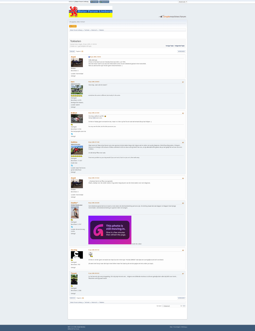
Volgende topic (180, 46)
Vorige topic (170, 46)
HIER (94, 118)
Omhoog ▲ (184, 327)
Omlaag (72, 51)
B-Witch (74, 113)
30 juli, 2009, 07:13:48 (93, 142)
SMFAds (70, 329)
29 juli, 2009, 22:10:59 (93, 113)
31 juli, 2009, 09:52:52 (93, 273)
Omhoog (72, 298)
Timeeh (74, 273)
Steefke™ (74, 203)
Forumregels (177, 327)
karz (72, 82)
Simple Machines (81, 327)
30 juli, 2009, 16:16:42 (93, 178)
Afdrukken (181, 51)
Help (171, 327)
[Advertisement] (92, 35)
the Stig (74, 250)
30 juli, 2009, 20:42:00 (93, 203)
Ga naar (159, 306)
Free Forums (76, 329)
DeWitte (74, 142)
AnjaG (73, 57)
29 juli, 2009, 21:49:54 (95, 57)
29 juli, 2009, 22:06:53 (93, 81)
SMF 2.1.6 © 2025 (72, 327)
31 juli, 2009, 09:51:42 (93, 250)
